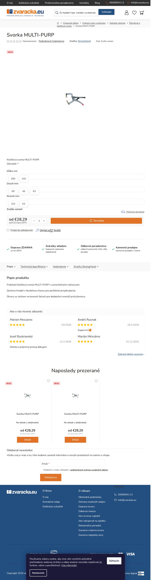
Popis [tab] (10, 266)
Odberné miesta (87, 511)
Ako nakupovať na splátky (92, 520)
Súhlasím (114, 560)
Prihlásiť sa (51, 477)
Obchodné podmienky (89, 497)
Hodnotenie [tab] (59, 266)
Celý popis (11, 163)
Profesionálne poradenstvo (59, 3)
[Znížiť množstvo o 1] (34, 221)
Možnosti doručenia (135, 211)
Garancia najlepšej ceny (90, 535)
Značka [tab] (85, 266)
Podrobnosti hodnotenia (51, 41)
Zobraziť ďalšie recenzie (130, 354)
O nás (10, 3)
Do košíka (99, 220)
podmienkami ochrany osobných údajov (89, 470)
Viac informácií (69, 565)
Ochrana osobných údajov (91, 501)
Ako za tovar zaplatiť (89, 516)
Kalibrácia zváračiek (29, 3)
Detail (27, 439)
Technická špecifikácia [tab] (33, 266)
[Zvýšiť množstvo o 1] (43, 221)
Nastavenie (38, 573)
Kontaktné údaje (51, 501)
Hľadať (106, 12)
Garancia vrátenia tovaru (91, 530)
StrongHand (84, 41)
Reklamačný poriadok (89, 525)
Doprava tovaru (86, 506)
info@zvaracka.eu (140, 2)
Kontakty (84, 3)
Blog (97, 3)
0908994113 (116, 2)
